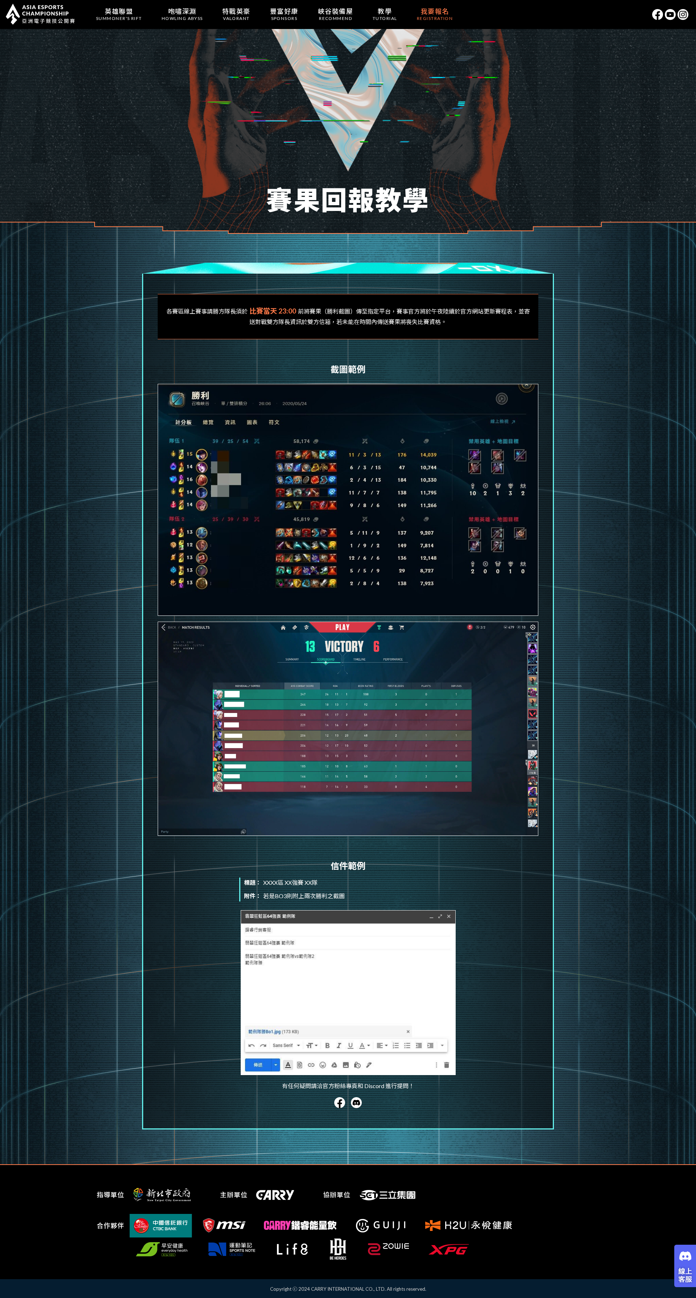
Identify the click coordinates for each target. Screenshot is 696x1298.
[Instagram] (683, 14)
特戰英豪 (236, 14)
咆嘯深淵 (182, 14)
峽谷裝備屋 (335, 14)
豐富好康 (284, 14)
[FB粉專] (657, 14)
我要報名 (435, 14)
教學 (385, 14)
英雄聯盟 (119, 14)
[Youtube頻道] (670, 14)
